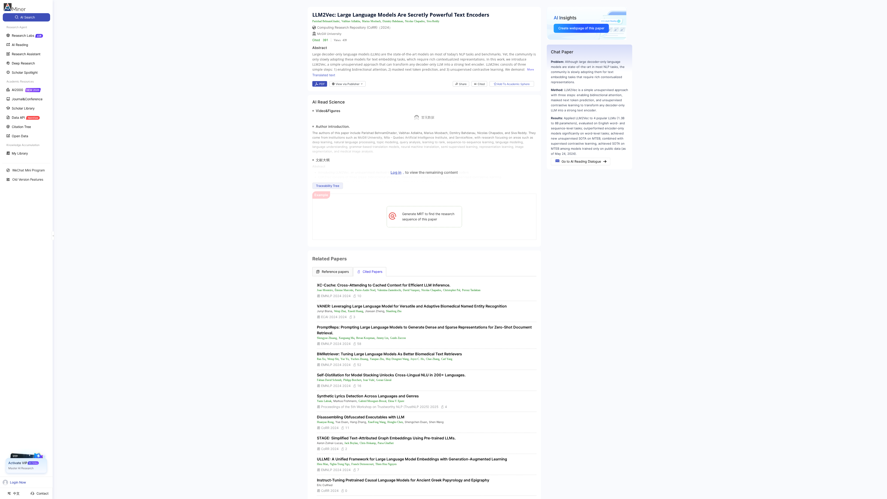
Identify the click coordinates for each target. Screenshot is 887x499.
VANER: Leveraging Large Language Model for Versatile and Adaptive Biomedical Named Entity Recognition (412, 306)
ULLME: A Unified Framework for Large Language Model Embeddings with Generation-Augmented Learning (412, 459)
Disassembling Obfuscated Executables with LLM (360, 417)
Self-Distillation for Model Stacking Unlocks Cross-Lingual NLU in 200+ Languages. (391, 375)
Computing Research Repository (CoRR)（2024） (354, 27)
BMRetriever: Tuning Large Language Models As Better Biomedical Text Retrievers (389, 354)
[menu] (26, 85)
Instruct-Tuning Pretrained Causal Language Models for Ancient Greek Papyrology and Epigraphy (403, 480)
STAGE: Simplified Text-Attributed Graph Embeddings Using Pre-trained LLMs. (386, 438)
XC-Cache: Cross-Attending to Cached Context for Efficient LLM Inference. (383, 285)
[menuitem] (26, 17)
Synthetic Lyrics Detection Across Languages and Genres (368, 396)
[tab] (332, 271)
